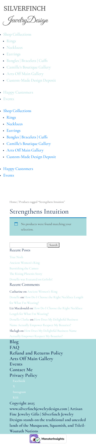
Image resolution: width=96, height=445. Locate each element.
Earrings (14, 54)
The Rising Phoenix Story (26, 274)
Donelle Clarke (19, 319)
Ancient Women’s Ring (25, 263)
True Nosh (16, 257)
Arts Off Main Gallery (25, 73)
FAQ (14, 347)
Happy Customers (18, 92)
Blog (14, 342)
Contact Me (21, 370)
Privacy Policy (23, 375)
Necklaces (15, 47)
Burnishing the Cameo (24, 268)
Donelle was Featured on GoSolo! (31, 279)
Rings (11, 40)
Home (13, 202)
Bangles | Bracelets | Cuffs (27, 60)
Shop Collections (17, 34)
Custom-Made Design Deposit (31, 80)
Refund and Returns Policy (36, 353)
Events (8, 98)
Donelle (15, 297)
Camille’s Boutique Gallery (29, 67)
